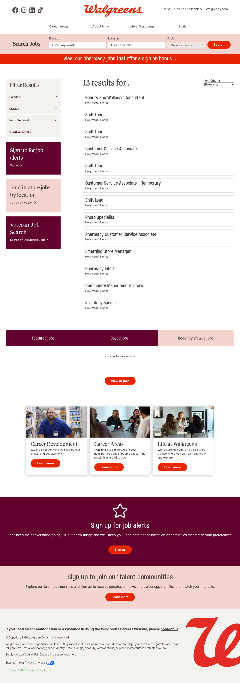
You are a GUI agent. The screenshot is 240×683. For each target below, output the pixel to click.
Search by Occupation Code (28, 239)
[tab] (44, 338)
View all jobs (120, 381)
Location (113, 38)
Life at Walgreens (142, 26)
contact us (169, 629)
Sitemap (11, 662)
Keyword (54, 38)
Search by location (21, 202)
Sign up (15, 165)
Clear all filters (20, 131)
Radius (171, 38)
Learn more (45, 463)
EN (164, 9)
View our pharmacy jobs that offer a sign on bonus (117, 58)
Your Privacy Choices (32, 662)
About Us (99, 26)
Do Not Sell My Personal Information (29, 670)
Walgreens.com (217, 9)
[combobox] (136, 45)
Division (14, 108)
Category (15, 96)
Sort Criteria (212, 80)
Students (184, 26)
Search (219, 44)
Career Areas (58, 26)
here (73, 654)
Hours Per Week (19, 120)
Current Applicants (186, 9)
